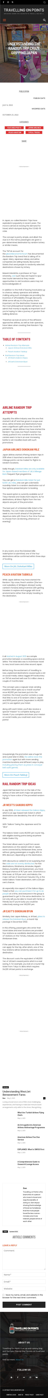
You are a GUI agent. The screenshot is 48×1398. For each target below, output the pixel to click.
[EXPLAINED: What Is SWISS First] (9, 1152)
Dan (4, 1098)
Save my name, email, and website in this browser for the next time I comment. (23, 1296)
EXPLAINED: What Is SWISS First (31, 1149)
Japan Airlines (34, 128)
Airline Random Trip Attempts (17, 345)
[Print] (37, 149)
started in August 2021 (17, 656)
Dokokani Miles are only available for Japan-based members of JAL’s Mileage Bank (23, 471)
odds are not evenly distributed (20, 863)
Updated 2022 (13, 1231)
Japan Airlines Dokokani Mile (20, 348)
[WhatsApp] (22, 149)
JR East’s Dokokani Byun (18, 361)
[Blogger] (11, 1377)
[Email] (29, 149)
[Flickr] (24, 1377)
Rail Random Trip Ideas (14, 355)
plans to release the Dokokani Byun (24, 917)
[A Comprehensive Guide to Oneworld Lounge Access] (9, 1164)
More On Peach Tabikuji (15, 775)
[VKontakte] (36, 1377)
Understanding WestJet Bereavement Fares (16, 1093)
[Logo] (24, 1329)
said (14, 276)
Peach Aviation (14, 132)
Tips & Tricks (34, 132)
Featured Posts (14, 128)
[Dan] (12, 1204)
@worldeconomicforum (17, 254)
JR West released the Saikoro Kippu (29, 810)
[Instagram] (8, 2)
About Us (19, 1359)
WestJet (5, 1087)
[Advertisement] (24, 192)
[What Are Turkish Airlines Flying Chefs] (9, 1115)
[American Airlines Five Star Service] (9, 1140)
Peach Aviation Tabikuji (17, 351)
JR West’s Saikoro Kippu (18, 358)
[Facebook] (3, 2)
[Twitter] (12, 2)
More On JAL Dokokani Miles (18, 566)
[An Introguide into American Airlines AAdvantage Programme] (9, 1128)
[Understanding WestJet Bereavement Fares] (24, 1078)
